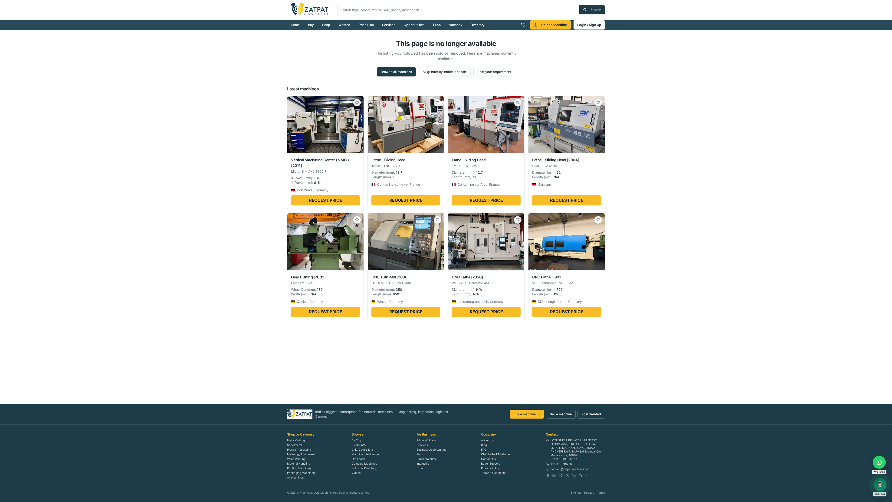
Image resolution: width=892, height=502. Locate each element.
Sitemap (576, 492)
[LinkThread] (587, 476)
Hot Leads (358, 459)
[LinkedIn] (554, 476)
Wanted (344, 25)
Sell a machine (561, 414)
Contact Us (488, 459)
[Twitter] (561, 476)
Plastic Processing (299, 449)
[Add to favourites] (357, 102)
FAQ (483, 449)
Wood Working (296, 459)
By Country (359, 445)
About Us (487, 440)
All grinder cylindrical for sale (445, 72)
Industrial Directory (364, 468)
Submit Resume (426, 459)
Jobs (419, 454)
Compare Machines (364, 463)
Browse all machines (396, 72)
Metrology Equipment (301, 454)
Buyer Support (490, 463)
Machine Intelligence (365, 454)
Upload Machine (554, 25)
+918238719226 (561, 464)
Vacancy (455, 25)
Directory (478, 25)
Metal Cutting (296, 440)
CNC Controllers (362, 449)
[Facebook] (548, 476)
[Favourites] (523, 25)
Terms (601, 492)
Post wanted (591, 414)
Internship (422, 463)
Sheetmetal (294, 445)
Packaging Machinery (301, 473)
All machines (295, 477)
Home (295, 25)
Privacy (589, 492)
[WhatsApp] (580, 476)
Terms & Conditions (493, 473)
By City (356, 440)
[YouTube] (567, 476)
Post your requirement (494, 72)
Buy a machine (524, 414)
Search (595, 10)
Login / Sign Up (589, 25)
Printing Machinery (299, 468)
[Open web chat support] (879, 484)
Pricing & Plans (426, 440)
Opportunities (414, 25)
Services (388, 25)
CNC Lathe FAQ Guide (495, 454)
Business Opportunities (431, 449)
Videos (356, 473)
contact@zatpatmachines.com (570, 469)
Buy (311, 25)
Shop (326, 25)
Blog (484, 445)
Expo (437, 25)
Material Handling (298, 463)
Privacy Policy (490, 468)
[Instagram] (574, 476)
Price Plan (366, 25)
